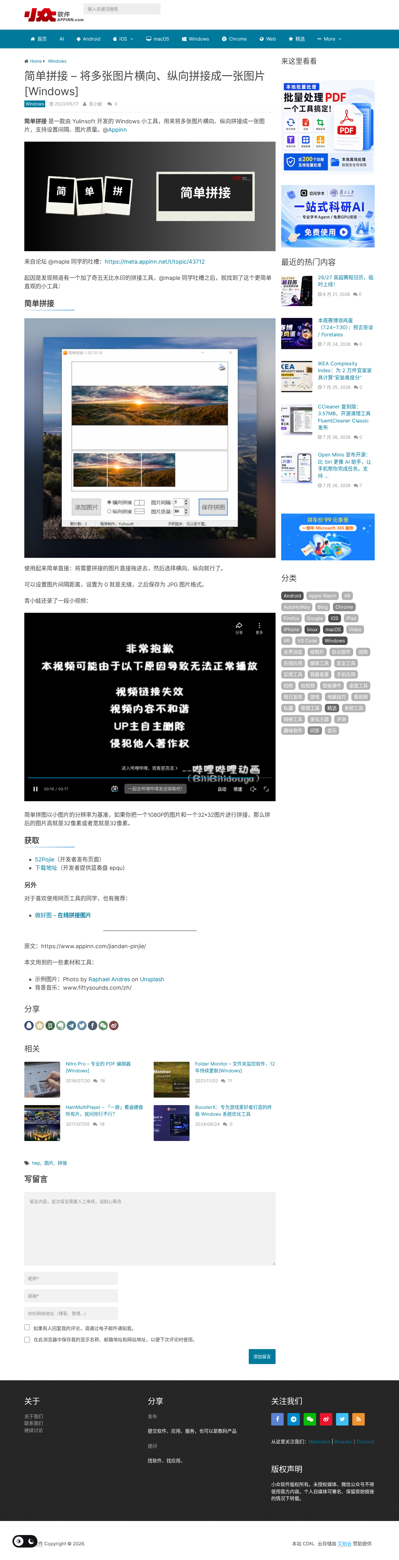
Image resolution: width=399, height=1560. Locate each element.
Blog (323, 607)
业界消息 (293, 652)
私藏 (288, 708)
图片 (49, 1163)
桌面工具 (358, 686)
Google (315, 618)
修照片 (317, 652)
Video (355, 629)
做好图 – (63, 915)
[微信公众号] (310, 1419)
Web (270, 39)
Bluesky (343, 1442)
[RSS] (358, 1419)
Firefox (291, 618)
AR (347, 596)
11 (230, 1080)
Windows (198, 39)
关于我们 (33, 1416)
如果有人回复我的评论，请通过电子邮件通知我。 (84, 1328)
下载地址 (46, 868)
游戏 (315, 697)
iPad (351, 618)
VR (287, 641)
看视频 (361, 697)
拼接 (62, 1163)
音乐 (332, 731)
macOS (160, 39)
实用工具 (293, 674)
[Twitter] (342, 1419)
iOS (122, 39)
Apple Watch (322, 596)
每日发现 (293, 697)
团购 (363, 652)
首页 (41, 39)
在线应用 (293, 663)
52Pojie (44, 859)
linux (312, 629)
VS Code (307, 641)
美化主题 (319, 719)
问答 (315, 731)
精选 (299, 39)
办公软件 (341, 652)
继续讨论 (33, 1430)
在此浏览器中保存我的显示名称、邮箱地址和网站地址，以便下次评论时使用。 (115, 1340)
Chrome (237, 39)
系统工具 (353, 708)
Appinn (117, 129)
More (329, 39)
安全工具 (346, 663)
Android (91, 39)
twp (36, 1163)
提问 (152, 1446)
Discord (365, 1442)
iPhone (291, 629)
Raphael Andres (109, 979)
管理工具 (310, 708)
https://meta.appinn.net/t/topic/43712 (155, 261)
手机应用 (346, 674)
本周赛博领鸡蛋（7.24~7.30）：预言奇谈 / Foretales (345, 327)
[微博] (326, 1419)
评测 (341, 719)
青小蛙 (95, 103)
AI (62, 39)
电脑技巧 (336, 697)
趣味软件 (293, 731)
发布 (152, 1416)
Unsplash (152, 979)
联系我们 (33, 1423)
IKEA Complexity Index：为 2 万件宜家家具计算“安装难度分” (345, 370)
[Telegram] (293, 1419)
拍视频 (308, 686)
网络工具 (293, 719)
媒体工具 (319, 663)
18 (102, 1080)
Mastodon (319, 1442)
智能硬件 (332, 686)
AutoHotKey (297, 607)
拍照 (288, 686)
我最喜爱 (319, 674)
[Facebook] (277, 1419)
